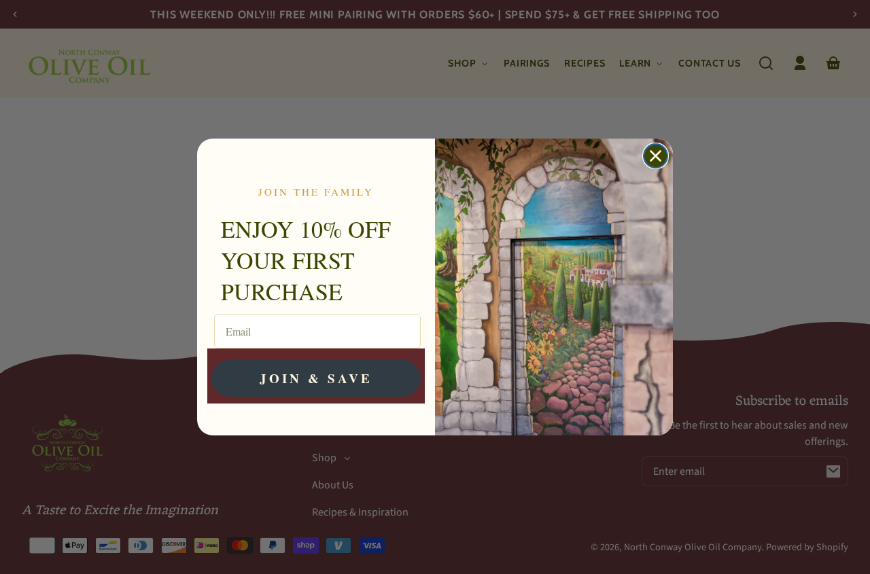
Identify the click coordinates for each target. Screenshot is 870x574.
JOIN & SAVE (316, 378)
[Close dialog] (655, 156)
